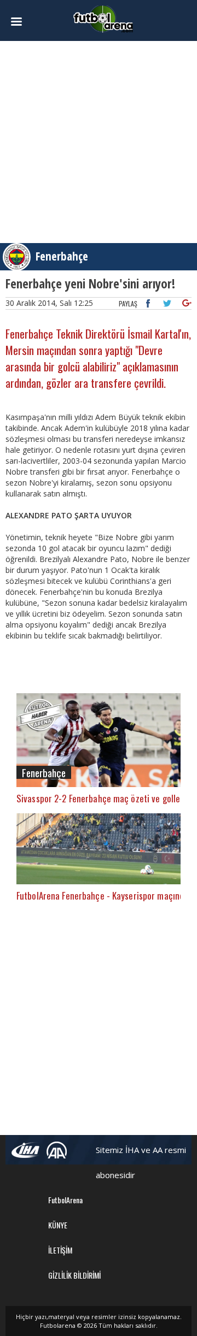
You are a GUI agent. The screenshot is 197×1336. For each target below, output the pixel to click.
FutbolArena (65, 1199)
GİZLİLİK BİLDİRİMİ (74, 1275)
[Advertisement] (98, 142)
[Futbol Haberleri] (103, 18)
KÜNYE (57, 1225)
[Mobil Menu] (19, 22)
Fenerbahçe (62, 256)
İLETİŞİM (60, 1250)
